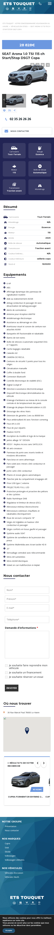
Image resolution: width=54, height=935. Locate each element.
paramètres (36, 925)
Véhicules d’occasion (14, 873)
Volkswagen (10, 855)
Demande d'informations (21, 627)
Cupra (7, 843)
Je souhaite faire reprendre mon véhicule (28, 666)
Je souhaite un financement (25, 672)
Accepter (8, 930)
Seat (7, 847)
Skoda (7, 851)
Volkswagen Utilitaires (14, 860)
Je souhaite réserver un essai (26, 676)
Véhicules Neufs (12, 877)
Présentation (10, 826)
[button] (4, 101)
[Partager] (14, 110)
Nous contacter (12, 830)
